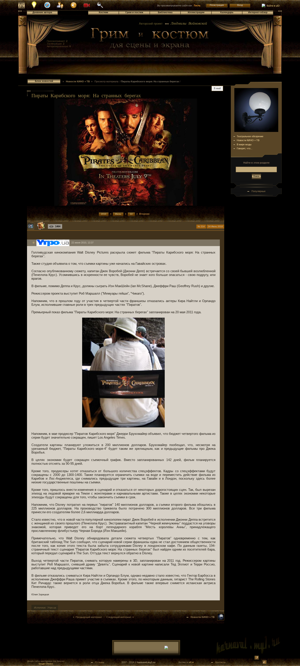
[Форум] (73, 5)
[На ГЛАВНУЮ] (21, 7)
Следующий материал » (120, 617)
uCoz (191, 662)
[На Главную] (150, 38)
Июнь (118, 214)
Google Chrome (46, 664)
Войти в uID (272, 5)
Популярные (258, 191)
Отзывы (99, 662)
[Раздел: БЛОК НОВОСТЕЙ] (220, 619)
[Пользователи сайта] (60, 8)
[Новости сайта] (34, 8)
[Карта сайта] (47, 7)
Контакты (220, 662)
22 (131, 214)
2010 (103, 214)
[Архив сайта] (100, 7)
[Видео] (86, 5)
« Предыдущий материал (87, 617)
